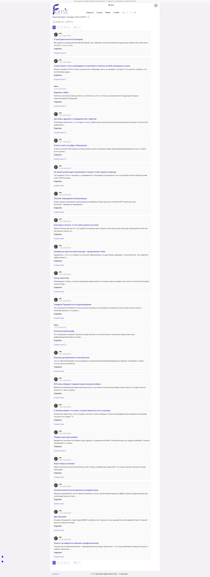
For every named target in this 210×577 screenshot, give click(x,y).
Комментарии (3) (60, 132)
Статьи (99, 12)
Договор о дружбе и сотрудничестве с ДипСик (75, 119)
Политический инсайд (64, 331)
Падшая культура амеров (66, 437)
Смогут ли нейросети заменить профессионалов (76, 543)
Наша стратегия (61, 278)
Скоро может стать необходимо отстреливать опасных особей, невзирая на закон (92, 66)
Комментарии (59, 186)
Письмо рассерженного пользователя (71, 357)
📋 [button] (88, 17)
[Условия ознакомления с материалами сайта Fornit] (156, 6)
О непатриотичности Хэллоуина (68, 39)
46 (75, 27)
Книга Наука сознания (64, 463)
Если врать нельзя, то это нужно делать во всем (76, 225)
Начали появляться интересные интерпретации (76, 490)
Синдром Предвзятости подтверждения (72, 304)
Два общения (60, 517)
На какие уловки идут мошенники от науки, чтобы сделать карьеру (85, 172)
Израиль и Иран (61, 92)
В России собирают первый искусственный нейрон (77, 384)
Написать (55, 574)
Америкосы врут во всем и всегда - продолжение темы (79, 251)
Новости (90, 12)
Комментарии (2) (60, 53)
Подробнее (58, 49)
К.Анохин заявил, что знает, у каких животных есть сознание (82, 410)
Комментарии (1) (60, 106)
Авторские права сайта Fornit (106, 574)
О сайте (116, 12)
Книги (107, 12)
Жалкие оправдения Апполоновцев (70, 198)
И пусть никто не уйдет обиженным (70, 145)
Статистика (123, 574)
